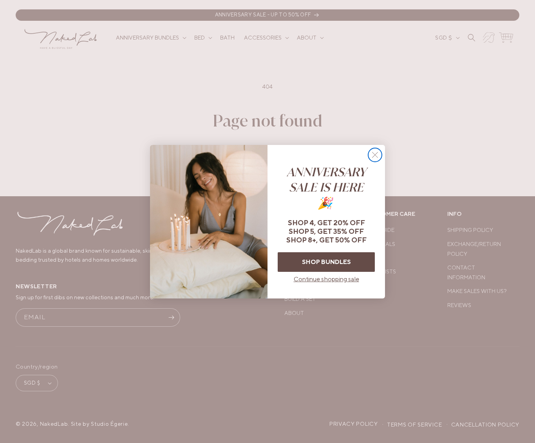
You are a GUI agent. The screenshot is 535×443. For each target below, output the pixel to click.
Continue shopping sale (326, 279)
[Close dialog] (375, 155)
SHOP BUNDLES (326, 262)
